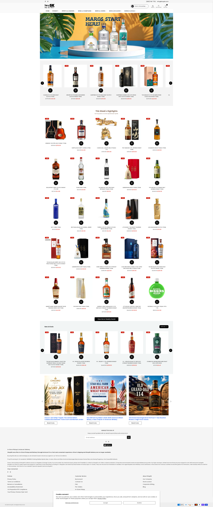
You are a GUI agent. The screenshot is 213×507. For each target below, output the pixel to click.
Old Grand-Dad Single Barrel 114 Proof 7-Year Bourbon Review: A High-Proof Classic (147, 418)
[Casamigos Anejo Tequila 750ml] (157, 129)
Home (47, 11)
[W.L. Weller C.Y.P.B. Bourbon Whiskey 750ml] (106, 342)
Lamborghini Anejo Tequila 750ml (132, 187)
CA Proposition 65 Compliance (17, 489)
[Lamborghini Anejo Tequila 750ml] (131, 168)
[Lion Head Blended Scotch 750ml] (157, 208)
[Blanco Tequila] (106, 36)
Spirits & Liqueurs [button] (68, 11)
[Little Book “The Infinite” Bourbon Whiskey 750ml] (131, 208)
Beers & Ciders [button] (100, 11)
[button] (56, 90)
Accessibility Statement (15, 487)
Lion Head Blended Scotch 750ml (157, 227)
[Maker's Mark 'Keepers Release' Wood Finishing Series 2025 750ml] (56, 287)
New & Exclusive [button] (115, 11)
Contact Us (79, 482)
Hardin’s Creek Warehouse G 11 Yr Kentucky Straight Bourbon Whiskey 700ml (106, 308)
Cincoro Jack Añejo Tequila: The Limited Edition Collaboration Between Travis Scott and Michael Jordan (64, 418)
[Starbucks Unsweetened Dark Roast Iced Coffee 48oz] (157, 342)
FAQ (76, 484)
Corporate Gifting (148, 484)
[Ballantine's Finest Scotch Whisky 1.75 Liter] (56, 168)
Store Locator (147, 482)
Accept (105, 503)
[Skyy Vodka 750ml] (56, 208)
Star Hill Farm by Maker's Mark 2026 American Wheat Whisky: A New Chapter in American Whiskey (105, 418)
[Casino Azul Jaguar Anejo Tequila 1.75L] (106, 129)
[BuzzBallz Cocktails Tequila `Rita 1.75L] (157, 287)
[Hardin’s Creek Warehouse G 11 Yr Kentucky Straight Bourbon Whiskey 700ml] (106, 287)
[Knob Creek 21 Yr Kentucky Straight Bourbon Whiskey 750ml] (106, 247)
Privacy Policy (102, 498)
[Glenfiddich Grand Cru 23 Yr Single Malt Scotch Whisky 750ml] (106, 76)
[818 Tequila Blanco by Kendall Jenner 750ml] (81, 208)
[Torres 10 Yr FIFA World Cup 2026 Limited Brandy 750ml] (106, 208)
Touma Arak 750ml (81, 187)
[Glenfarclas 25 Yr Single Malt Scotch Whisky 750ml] (157, 76)
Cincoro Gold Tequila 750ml (81, 306)
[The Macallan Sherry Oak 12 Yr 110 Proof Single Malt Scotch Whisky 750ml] (56, 247)
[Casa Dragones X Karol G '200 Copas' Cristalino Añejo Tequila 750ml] (131, 247)
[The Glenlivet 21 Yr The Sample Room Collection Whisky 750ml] (131, 76)
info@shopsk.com (162, 1)
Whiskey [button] (55, 11)
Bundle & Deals (129, 11)
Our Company (147, 479)
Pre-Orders (78, 487)
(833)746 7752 (151, 1)
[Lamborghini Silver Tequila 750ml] (81, 247)
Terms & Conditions (13, 482)
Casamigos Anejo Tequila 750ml (157, 148)
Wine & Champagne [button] (85, 11)
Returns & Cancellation (14, 484)
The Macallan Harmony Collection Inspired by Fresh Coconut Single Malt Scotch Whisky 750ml (55, 363)
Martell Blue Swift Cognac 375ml (81, 148)
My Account (79, 479)
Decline (139, 503)
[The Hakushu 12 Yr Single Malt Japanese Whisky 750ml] (157, 168)
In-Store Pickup (80, 489)
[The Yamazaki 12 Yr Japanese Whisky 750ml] (131, 129)
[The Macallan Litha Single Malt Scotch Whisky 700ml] (157, 247)
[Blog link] (64, 395)
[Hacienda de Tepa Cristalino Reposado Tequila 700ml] (106, 168)
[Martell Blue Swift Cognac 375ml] (81, 129)
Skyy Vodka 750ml (56, 227)
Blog (144, 487)
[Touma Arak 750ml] (81, 168)
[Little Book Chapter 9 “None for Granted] (131, 287)
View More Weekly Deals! (107, 319)
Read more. (51, 423)
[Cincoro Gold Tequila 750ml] (81, 287)
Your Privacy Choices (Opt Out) (17, 492)
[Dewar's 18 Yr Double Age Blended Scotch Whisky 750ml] (56, 76)
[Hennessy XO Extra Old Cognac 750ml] (56, 129)
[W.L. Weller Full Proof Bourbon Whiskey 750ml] (81, 342)
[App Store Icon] (108, 445)
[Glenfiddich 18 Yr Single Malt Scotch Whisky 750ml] (81, 76)
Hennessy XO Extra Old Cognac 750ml (55, 143)
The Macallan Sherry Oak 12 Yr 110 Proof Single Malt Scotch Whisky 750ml (56, 263)
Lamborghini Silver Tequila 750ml (81, 267)
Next (169, 36)
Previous (44, 36)
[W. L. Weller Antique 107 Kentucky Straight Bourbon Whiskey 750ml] (131, 342)
